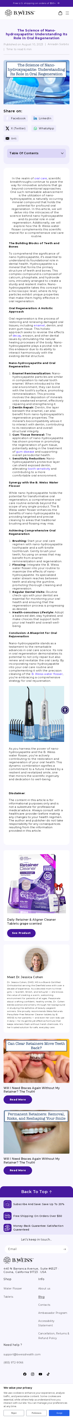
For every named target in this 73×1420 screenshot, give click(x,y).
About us (44, 1288)
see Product (21, 933)
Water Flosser (13, 1288)
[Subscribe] (64, 1249)
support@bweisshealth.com (22, 1354)
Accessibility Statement (46, 1323)
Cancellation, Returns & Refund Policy (53, 1336)
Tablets (8, 1296)
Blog (41, 1296)
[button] (67, 13)
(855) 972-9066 (13, 1362)
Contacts (44, 1304)
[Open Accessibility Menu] (65, 710)
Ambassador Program (52, 1313)
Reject (13, 1413)
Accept (59, 1413)
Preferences (36, 1413)
